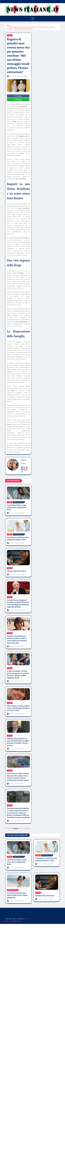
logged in (15, 828)
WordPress (27, 919)
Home (8, 25)
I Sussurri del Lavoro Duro (16, 571)
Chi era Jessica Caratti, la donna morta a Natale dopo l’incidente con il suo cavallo (18, 708)
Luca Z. (12, 76)
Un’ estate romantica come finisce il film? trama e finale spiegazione (17, 895)
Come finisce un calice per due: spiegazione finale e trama (18, 538)
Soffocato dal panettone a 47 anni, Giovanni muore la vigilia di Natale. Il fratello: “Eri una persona (18, 742)
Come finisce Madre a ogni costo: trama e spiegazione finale (16, 507)
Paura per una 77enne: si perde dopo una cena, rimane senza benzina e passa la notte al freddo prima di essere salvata (18, 776)
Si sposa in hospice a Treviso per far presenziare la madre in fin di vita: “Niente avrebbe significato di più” (18, 674)
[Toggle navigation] (32, 18)
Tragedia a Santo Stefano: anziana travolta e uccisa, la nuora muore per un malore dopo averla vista (17, 639)
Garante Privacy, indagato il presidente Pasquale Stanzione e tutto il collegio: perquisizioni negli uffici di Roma (18, 603)
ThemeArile (18, 921)
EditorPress (9, 921)
